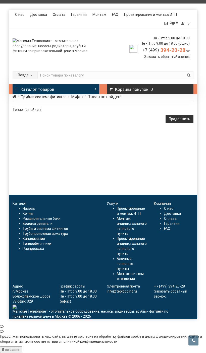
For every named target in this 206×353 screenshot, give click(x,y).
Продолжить (179, 119)
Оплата (59, 15)
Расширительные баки (42, 219)
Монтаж (99, 15)
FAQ (115, 15)
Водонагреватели (38, 224)
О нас (19, 15)
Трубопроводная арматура (45, 234)
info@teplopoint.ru (122, 291)
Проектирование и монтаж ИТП (150, 15)
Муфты (77, 97)
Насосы (29, 208)
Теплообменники (37, 244)
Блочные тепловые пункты (125, 264)
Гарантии (79, 15)
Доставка (38, 15)
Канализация (34, 239)
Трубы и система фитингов (44, 97)
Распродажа (33, 249)
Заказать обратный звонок (167, 57)
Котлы (28, 213)
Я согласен (11, 350)
